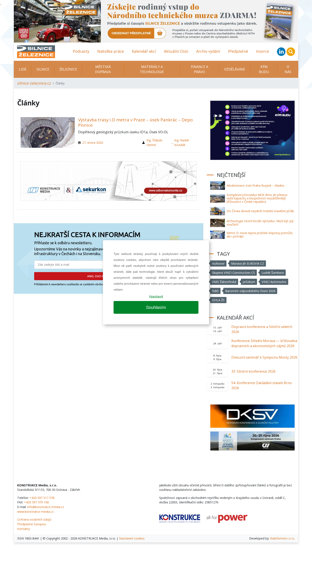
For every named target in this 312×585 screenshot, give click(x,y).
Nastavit (156, 297)
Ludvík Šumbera (272, 273)
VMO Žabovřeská (224, 282)
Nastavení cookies (132, 538)
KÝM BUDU (264, 69)
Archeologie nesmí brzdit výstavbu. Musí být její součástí (260, 222)
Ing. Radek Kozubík (181, 142)
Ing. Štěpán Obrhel (154, 142)
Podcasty (81, 51)
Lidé (22, 69)
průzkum (249, 282)
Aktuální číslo (176, 51)
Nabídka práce (110, 51)
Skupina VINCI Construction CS (233, 273)
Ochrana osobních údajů (34, 519)
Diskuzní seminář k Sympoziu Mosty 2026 (264, 357)
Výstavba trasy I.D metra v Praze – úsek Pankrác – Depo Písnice (135, 122)
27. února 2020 (92, 143)
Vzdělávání (234, 69)
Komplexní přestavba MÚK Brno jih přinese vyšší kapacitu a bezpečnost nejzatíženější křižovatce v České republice (257, 198)
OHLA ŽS (218, 300)
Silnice (43, 69)
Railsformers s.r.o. (282, 538)
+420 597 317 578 (42, 498)
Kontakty (23, 529)
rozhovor (218, 263)
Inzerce (262, 51)
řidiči (215, 291)
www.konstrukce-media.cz (35, 512)
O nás (288, 69)
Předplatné (238, 51)
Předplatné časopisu (31, 524)
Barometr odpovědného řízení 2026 (250, 291)
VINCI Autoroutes (274, 282)
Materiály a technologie (152, 69)
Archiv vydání (208, 51)
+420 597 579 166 (36, 502)
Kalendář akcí (144, 51)
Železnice (68, 69)
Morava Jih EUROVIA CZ (247, 263)
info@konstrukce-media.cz (45, 507)
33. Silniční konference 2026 (253, 371)
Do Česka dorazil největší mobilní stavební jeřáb (260, 211)
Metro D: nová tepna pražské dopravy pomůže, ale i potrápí (260, 234)
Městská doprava (103, 69)
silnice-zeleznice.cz (34, 83)
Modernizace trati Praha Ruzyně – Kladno (255, 185)
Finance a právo (199, 69)
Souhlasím (156, 307)
